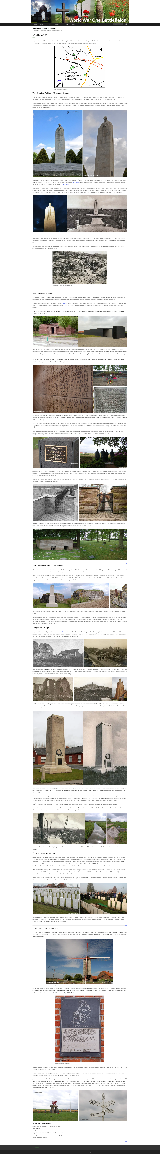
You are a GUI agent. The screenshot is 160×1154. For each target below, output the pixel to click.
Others (65, 24)
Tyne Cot (65, 303)
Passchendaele (65, 184)
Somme (57, 24)
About (41, 24)
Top (126, 563)
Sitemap (72, 24)
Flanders (49, 24)
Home (35, 24)
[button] (57, 143)
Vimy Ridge (75, 182)
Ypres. (60, 41)
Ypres (64, 632)
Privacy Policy (35, 1147)
